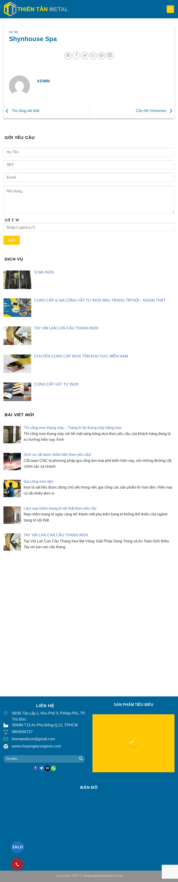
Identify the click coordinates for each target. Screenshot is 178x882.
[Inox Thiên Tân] (35, 9)
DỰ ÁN (13, 32)
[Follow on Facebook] (35, 768)
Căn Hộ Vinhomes (151, 111)
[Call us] (53, 768)
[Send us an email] (47, 768)
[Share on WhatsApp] (68, 55)
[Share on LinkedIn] (110, 55)
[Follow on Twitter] (41, 768)
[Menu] (170, 9)
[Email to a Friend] (93, 55)
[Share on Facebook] (76, 55)
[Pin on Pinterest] (101, 55)
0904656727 (22, 732)
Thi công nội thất (25, 111)
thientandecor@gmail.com (33, 739)
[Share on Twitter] (85, 55)
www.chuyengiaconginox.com (36, 746)
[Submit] (81, 759)
